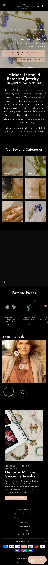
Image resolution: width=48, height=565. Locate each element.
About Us (24, 530)
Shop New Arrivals (31, 60)
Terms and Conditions (24, 534)
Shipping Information (24, 514)
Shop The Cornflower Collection (23, 53)
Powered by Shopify (24, 563)
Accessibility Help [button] (24, 510)
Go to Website (16, 498)
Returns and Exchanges (24, 518)
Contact (24, 522)
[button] (5, 283)
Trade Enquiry (24, 526)
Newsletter (23, 541)
